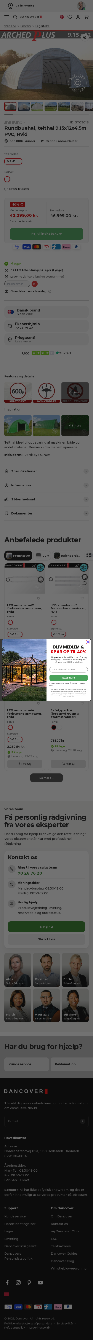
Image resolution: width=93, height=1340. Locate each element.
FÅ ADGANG (68, 677)
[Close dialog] (88, 642)
